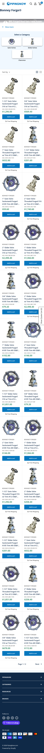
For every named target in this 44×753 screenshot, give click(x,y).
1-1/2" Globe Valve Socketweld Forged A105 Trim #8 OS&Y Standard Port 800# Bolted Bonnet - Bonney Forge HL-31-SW (10, 543)
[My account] (35, 3)
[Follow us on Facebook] (3, 717)
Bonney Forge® (8, 98)
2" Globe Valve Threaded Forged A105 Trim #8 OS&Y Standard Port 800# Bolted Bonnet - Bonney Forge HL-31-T (32, 592)
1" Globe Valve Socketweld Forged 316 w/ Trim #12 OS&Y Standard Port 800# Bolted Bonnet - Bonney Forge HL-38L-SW (33, 445)
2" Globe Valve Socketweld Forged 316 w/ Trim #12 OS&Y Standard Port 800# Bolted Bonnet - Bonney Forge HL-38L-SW (11, 250)
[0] (39, 3)
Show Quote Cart (41, 316)
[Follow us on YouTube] (16, 717)
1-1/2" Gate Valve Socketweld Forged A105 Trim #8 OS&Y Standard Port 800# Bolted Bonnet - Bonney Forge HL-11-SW (32, 640)
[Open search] (31, 3)
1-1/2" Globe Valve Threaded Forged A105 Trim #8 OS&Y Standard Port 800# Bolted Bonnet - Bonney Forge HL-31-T (32, 153)
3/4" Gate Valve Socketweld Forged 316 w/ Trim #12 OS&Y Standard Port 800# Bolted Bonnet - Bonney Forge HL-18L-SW (33, 104)
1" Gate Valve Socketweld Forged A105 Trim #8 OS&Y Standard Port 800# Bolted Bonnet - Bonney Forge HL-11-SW (10, 201)
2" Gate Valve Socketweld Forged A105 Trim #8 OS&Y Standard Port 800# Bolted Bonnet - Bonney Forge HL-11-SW (10, 445)
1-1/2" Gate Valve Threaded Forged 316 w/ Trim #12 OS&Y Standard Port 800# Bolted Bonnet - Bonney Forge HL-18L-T (11, 494)
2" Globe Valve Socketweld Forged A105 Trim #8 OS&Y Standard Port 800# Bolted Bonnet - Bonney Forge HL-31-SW (32, 494)
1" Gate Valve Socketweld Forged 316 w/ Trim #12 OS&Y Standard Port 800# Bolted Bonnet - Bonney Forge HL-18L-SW (33, 543)
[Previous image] (4, 87)
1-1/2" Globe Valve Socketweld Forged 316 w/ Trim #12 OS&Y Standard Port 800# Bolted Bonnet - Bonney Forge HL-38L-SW (11, 397)
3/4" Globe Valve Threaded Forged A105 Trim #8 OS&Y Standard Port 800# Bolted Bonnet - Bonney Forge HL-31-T (32, 397)
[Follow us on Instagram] (12, 717)
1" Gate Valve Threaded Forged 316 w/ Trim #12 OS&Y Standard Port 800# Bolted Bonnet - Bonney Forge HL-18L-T (11, 153)
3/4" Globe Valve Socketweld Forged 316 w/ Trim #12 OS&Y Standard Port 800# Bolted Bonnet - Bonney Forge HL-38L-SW (11, 640)
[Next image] (18, 87)
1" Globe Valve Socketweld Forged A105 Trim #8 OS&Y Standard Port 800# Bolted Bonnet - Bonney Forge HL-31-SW (10, 348)
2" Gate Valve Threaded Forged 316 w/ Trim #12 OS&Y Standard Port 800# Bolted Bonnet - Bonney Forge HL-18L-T (33, 201)
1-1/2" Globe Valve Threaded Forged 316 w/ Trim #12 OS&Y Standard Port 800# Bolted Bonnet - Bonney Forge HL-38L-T (11, 592)
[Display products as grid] (37, 72)
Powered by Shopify (9, 748)
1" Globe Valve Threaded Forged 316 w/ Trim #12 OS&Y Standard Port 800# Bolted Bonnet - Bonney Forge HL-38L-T (33, 250)
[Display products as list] (41, 72)
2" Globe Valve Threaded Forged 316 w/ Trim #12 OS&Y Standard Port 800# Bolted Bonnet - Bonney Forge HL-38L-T (33, 299)
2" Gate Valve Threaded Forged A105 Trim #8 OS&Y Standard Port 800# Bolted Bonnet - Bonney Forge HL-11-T (32, 348)
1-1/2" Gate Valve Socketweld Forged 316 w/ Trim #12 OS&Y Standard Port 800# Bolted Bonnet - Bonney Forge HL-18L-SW (11, 104)
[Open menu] (3, 4)
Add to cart (11, 117)
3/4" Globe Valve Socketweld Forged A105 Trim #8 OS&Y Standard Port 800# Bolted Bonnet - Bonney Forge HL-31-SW (10, 299)
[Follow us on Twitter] (8, 717)
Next (37, 664)
